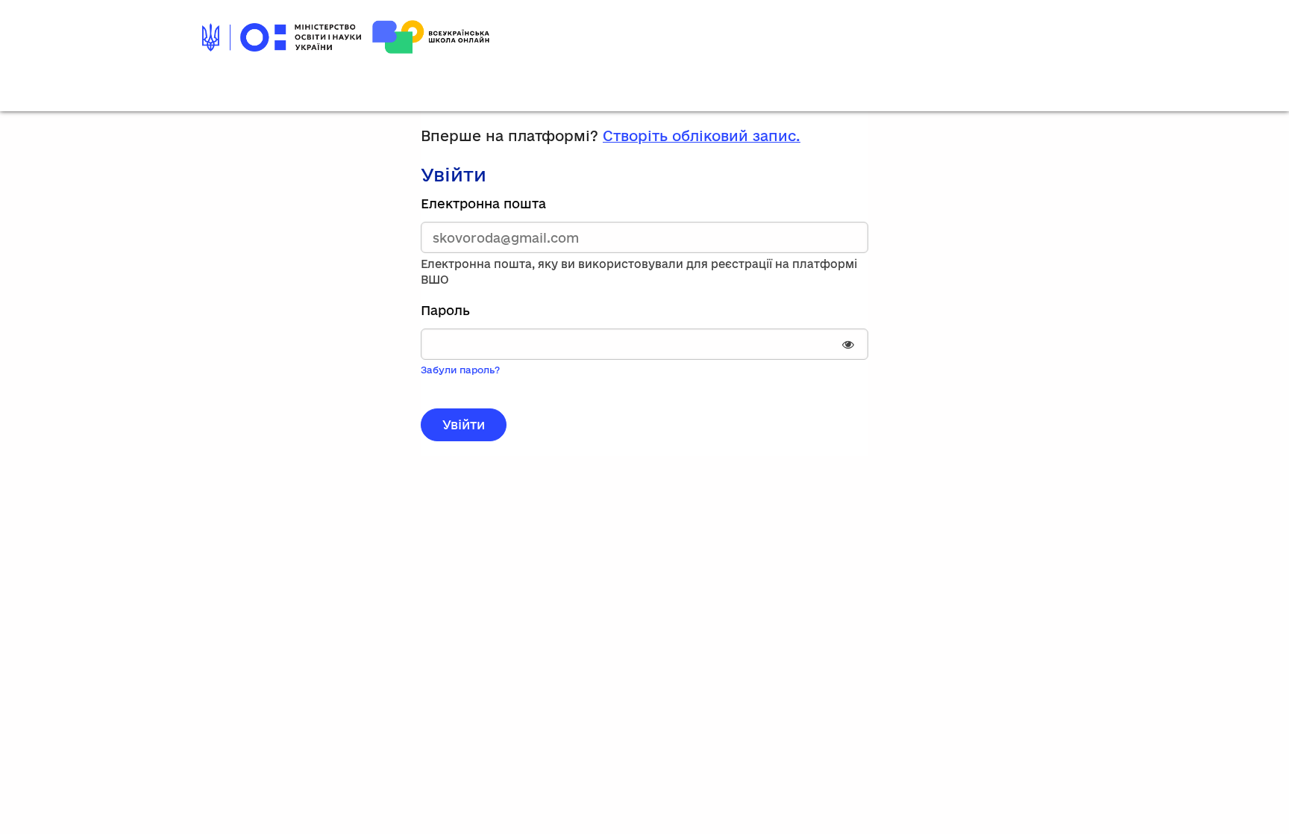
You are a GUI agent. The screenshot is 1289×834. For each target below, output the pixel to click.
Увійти (463, 424)
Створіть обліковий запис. (701, 136)
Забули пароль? (460, 369)
